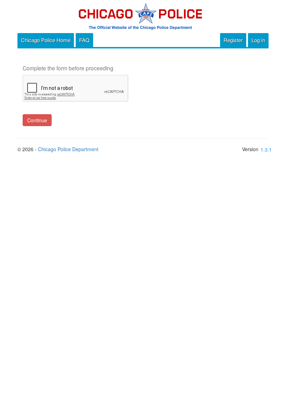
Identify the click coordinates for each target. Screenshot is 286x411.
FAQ (84, 40)
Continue (37, 120)
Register (233, 40)
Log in (258, 40)
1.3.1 (266, 149)
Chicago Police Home (45, 40)
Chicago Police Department (68, 149)
